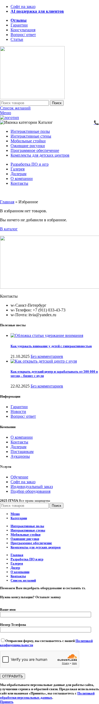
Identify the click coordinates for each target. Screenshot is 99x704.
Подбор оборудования (30, 491)
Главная (7, 202)
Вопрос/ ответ (23, 416)
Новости (18, 411)
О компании (22, 437)
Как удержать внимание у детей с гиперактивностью (51, 346)
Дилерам (18, 447)
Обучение (19, 477)
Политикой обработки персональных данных (47, 695)
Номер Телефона (13, 625)
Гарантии (19, 406)
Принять (6, 702)
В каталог (9, 229)
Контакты (19, 442)
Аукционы (20, 456)
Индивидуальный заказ (32, 486)
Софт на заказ (23, 481)
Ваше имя (8, 609)
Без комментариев (47, 356)
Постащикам (22, 451)
